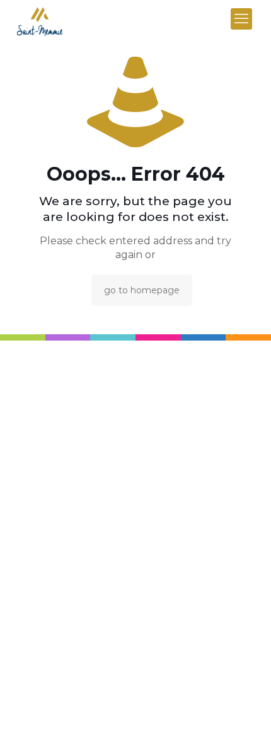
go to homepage (142, 290)
